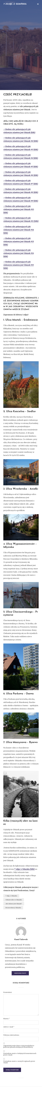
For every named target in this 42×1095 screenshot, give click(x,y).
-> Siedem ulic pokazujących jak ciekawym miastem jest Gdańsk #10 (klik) (18, 209)
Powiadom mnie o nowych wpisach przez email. (19, 1061)
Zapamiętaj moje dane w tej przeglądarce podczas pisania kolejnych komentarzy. (18, 1046)
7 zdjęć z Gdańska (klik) (24, 869)
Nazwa (6, 1018)
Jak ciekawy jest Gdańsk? (13, 904)
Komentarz (7, 992)
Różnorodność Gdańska (13, 907)
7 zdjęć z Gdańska (15, 4)
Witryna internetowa (11, 1035)
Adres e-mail (8, 1027)
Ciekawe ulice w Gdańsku (13, 900)
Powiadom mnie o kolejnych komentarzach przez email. (19, 1054)
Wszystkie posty (20, 973)
